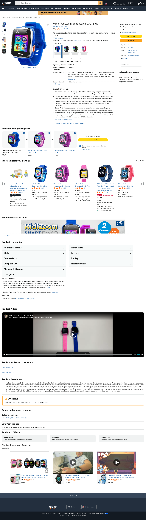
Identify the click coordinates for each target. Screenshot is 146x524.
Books (97, 8)
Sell (112, 8)
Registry (125, 8)
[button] (4, 8)
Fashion (118, 8)
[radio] (4, 25)
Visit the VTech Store (60, 26)
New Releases (56, 8)
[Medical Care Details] (26, 8)
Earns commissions (29, 315)
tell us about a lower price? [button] (25, 299)
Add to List (124, 65)
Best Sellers (45, 8)
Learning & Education (18, 17)
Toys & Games (6, 17)
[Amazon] (7, 3)
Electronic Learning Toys (33, 17)
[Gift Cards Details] (108, 8)
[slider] (69, 354)
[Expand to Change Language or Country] (79, 507)
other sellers (78, 40)
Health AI (11, 8)
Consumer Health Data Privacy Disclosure (75, 513)
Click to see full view (29, 67)
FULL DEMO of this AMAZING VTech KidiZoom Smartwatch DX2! (30, 317)
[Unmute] (142, 354)
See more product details (63, 119)
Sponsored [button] (5, 448)
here (48, 287)
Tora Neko (131, 47)
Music (133, 8)
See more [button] (71, 79)
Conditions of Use (46, 513)
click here (55, 292)
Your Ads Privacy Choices (96, 513)
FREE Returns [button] (58, 38)
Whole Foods (76, 8)
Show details (86, 149)
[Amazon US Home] (53, 508)
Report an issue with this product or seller (70, 123)
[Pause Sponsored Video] (46, 467)
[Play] (3, 355)
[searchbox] (59, 3)
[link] (39, 139)
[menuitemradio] (138, 354)
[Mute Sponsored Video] (46, 471)
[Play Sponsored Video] (73, 462)
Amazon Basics (34, 8)
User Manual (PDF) (8, 372)
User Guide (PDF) (8, 367)
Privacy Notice (57, 513)
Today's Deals (87, 8)
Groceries (66, 8)
